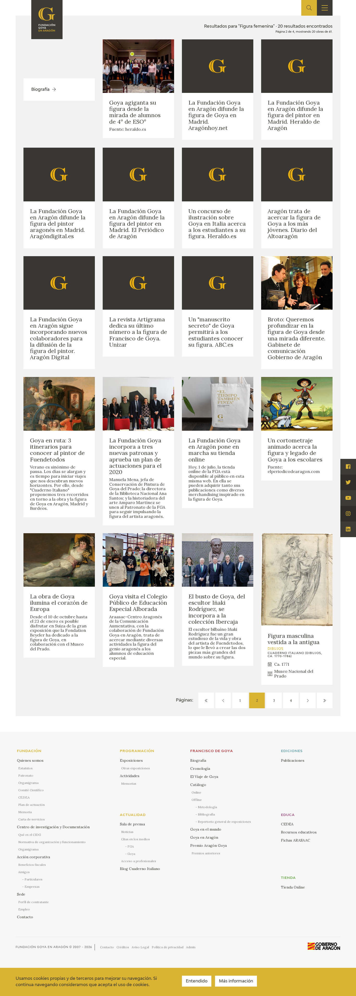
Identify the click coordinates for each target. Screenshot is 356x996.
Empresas (32, 887)
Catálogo (198, 784)
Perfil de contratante (33, 902)
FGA (130, 846)
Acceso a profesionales (138, 861)
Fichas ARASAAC (295, 840)
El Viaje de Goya (204, 776)
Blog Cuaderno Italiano (140, 868)
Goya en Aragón (204, 837)
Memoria (25, 812)
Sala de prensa (132, 824)
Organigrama (28, 783)
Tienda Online (293, 887)
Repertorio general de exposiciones (224, 822)
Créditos (122, 947)
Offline (197, 800)
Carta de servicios (31, 819)
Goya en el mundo (205, 829)
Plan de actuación (31, 805)
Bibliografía (206, 814)
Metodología (207, 807)
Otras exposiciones (135, 768)
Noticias (127, 832)
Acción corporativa (33, 857)
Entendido (196, 981)
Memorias (128, 783)
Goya (131, 854)
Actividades (129, 775)
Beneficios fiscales (32, 865)
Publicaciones (292, 760)
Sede (21, 894)
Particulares (33, 879)
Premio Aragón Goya (208, 845)
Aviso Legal (140, 947)
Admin (190, 947)
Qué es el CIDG (29, 835)
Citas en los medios (135, 839)
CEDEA (24, 797)
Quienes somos (30, 760)
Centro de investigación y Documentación (53, 827)
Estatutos (25, 768)
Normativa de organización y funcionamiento (52, 842)
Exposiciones (131, 760)
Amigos (24, 872)
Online (196, 792)
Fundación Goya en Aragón (42, 947)
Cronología (200, 768)
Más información (236, 981)
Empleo (24, 909)
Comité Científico (31, 790)
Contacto (25, 917)
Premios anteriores (206, 853)
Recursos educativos (299, 832)
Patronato (25, 775)
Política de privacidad (167, 947)
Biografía (198, 760)
